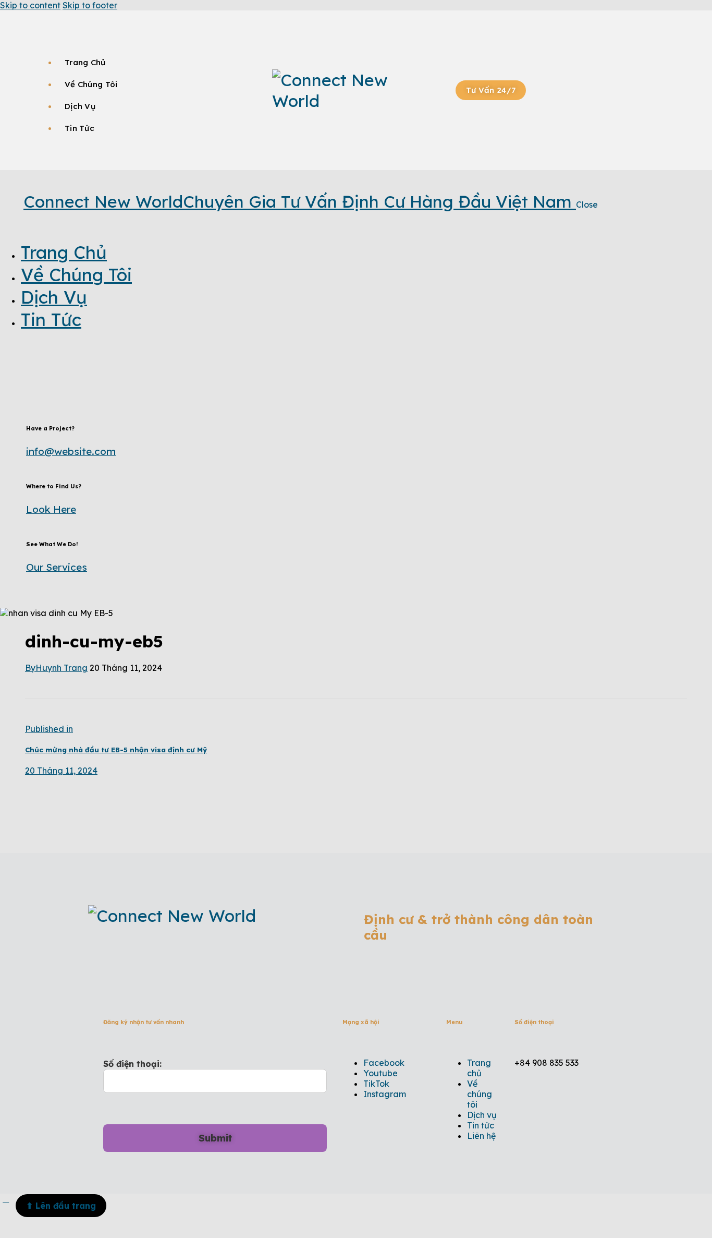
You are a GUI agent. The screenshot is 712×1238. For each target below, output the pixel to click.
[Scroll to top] (5, 1199)
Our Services (56, 567)
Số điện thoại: (132, 1064)
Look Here (51, 509)
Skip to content (30, 5)
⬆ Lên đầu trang (61, 1205)
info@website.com (71, 451)
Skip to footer (90, 5)
